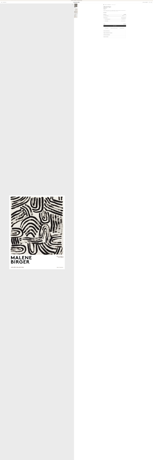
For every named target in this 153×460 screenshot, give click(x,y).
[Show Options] (89, 234)
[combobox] (84, 234)
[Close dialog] (91, 217)
